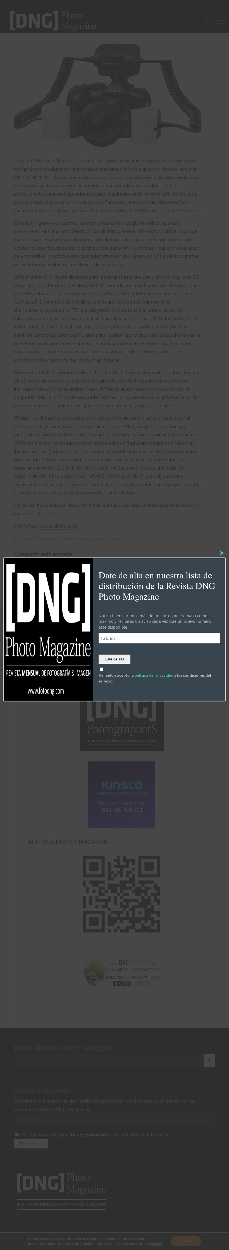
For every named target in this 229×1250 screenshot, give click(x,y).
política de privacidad (154, 675)
